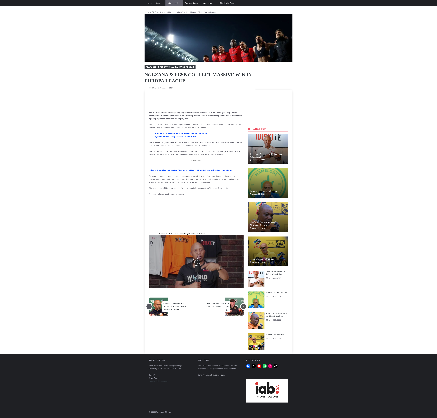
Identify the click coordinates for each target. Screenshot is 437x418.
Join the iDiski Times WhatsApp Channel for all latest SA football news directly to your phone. (190, 167)
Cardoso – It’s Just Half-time (263, 191)
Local (158, 3)
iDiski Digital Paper (227, 3)
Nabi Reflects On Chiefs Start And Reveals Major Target (217, 303)
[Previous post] (149, 303)
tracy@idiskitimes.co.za (158, 381)
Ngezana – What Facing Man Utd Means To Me (175, 136)
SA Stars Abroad (159, 12)
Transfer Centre (191, 3)
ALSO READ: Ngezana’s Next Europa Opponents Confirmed (181, 133)
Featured (151, 67)
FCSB (154, 191)
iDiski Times (153, 88)
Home (149, 3)
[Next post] (243, 303)
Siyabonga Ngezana (177, 191)
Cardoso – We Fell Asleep (262, 259)
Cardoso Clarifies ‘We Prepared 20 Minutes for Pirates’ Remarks (174, 303)
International (173, 3)
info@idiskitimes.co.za (216, 375)
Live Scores (207, 3)
